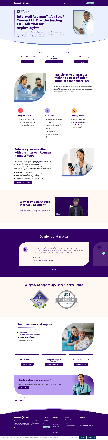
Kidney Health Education (84, 422)
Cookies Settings (73, 437)
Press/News (67, 430)
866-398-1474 (25, 332)
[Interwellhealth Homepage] (21, 3)
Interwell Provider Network (58, 422)
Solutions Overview (56, 419)
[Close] (106, 437)
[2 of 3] (55, 270)
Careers (66, 427)
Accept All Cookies (91, 437)
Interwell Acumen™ (56, 424)
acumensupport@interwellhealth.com (31, 334)
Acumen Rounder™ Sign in (54, 62)
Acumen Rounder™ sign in (23, 182)
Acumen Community (26, 336)
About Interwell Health (69, 419)
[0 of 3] (52, 270)
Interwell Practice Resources (56, 429)
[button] (45, 3)
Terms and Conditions (19, 400)
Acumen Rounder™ (39, 161)
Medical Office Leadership (70, 425)
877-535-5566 (30, 340)
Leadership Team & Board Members (69, 422)
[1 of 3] (54, 270)
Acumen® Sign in (27, 62)
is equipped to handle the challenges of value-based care (70, 88)
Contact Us (90, 3)
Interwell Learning (56, 426)
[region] (54, 438)
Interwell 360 (55, 432)
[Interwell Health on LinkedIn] (15, 427)
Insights (81, 419)
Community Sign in (81, 62)
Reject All (82, 437)
